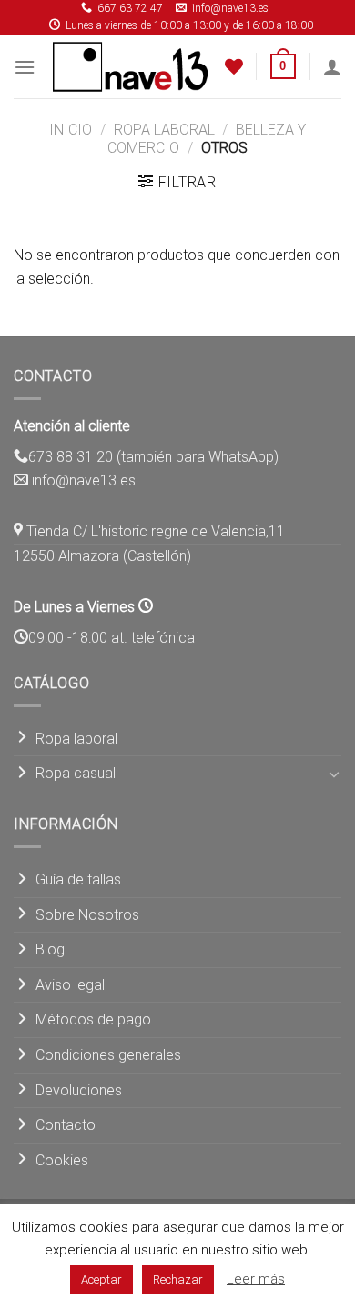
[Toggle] (334, 773)
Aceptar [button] (101, 1279)
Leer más (256, 1279)
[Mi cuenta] (332, 66)
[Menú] (25, 67)
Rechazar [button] (178, 1279)
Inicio (70, 129)
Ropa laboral (164, 129)
